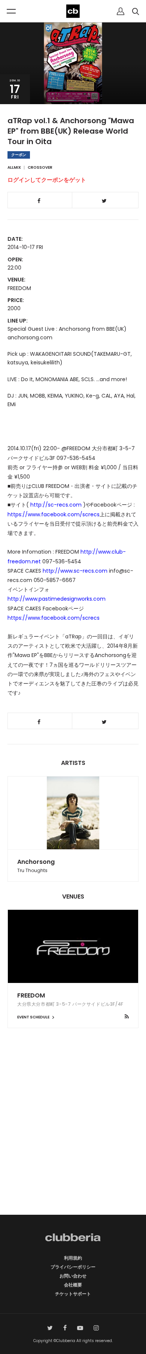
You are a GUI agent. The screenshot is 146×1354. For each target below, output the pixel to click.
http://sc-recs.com (56, 504)
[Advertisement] (73, 1134)
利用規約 (73, 1258)
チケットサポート (73, 1294)
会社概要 (73, 1285)
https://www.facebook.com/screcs (53, 514)
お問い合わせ (73, 1276)
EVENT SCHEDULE (33, 1017)
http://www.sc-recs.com (75, 571)
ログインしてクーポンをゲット (46, 180)
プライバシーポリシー (73, 1267)
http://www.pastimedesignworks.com (56, 599)
